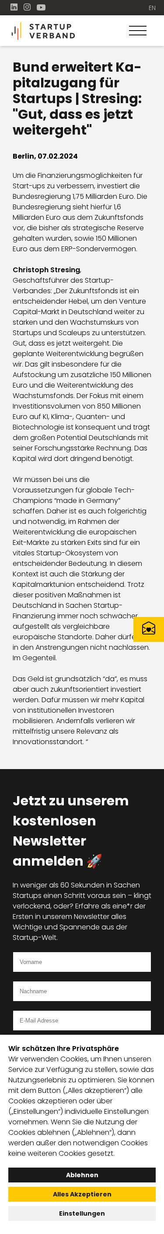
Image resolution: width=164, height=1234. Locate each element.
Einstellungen (82, 1213)
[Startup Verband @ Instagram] (28, 7)
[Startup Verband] (82, 31)
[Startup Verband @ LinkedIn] (14, 7)
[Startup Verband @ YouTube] (41, 7)
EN (152, 7)
